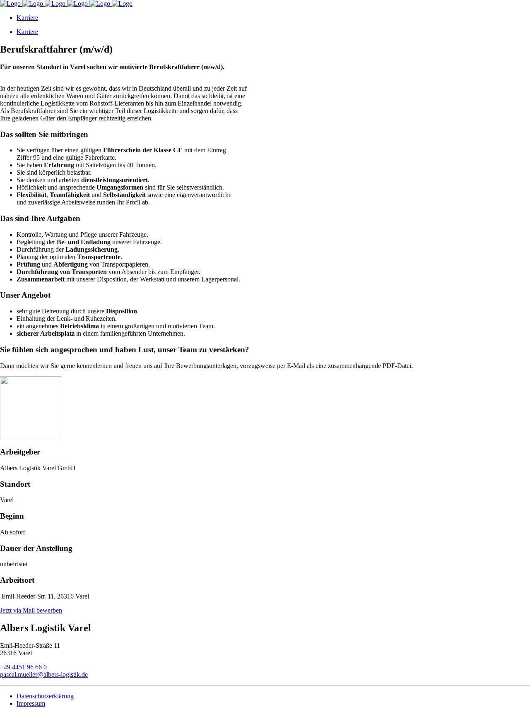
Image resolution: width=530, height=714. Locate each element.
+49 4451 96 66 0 (23, 667)
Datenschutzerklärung (45, 696)
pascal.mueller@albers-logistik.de (44, 674)
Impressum (31, 703)
